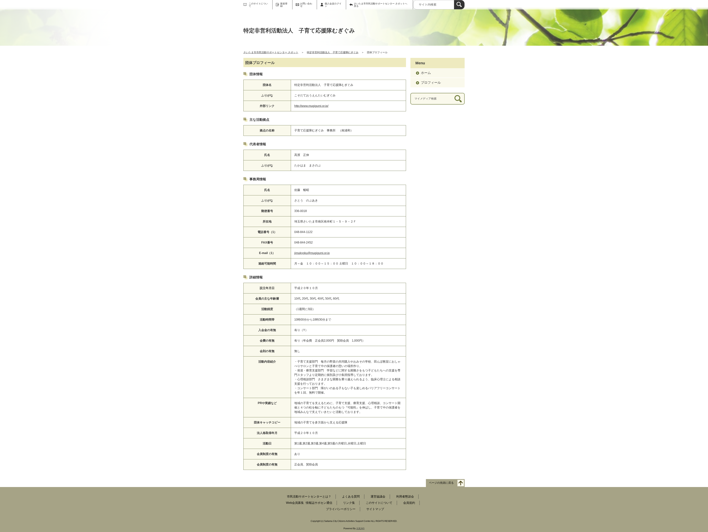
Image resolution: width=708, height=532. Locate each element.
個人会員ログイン (333, 4)
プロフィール (431, 82)
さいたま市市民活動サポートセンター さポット (270, 52)
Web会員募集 (295, 502)
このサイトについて (258, 4)
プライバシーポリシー (340, 509)
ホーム (426, 73)
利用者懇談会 (405, 496)
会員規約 (409, 502)
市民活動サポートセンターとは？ (309, 496)
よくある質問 (351, 496)
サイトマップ (375, 509)
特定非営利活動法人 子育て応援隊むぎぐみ (332, 52)
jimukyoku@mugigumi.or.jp (312, 253)
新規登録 (283, 4)
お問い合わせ (306, 4)
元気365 (360, 528)
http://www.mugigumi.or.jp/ (311, 105)
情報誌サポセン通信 (319, 502)
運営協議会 (378, 496)
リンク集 (349, 502)
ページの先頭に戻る (441, 482)
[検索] (459, 4)
